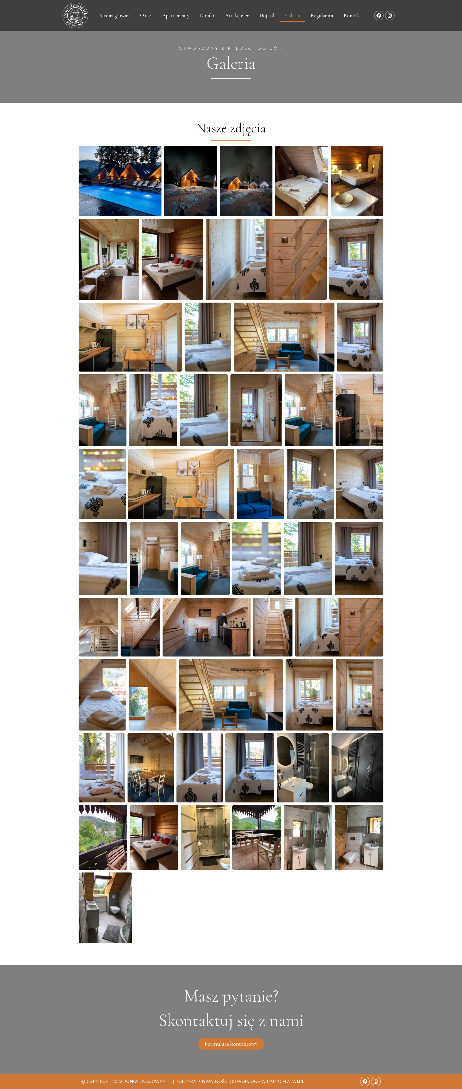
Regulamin (322, 15)
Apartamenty (175, 15)
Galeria (292, 15)
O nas (146, 15)
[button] (231, 1044)
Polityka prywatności (202, 1081)
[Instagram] (390, 15)
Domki (207, 15)
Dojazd (267, 15)
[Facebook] (379, 15)
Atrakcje (234, 15)
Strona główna (114, 15)
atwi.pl (295, 1081)
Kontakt (352, 15)
